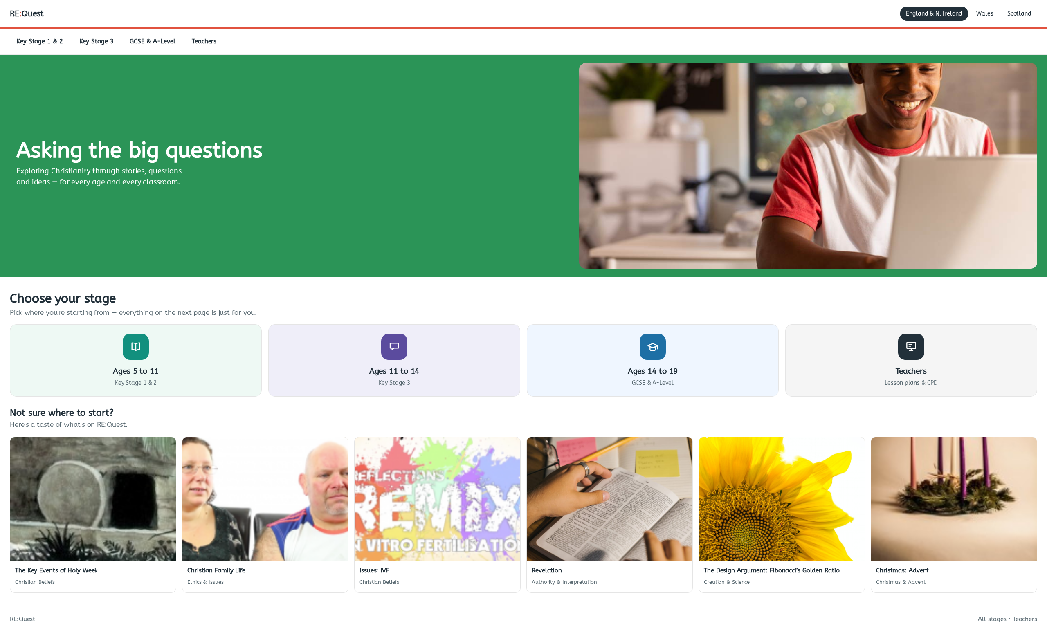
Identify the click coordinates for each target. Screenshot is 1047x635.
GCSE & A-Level (152, 41)
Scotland (1019, 13)
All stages (992, 619)
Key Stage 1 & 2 (39, 41)
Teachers (204, 41)
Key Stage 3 (96, 41)
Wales (984, 13)
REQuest (27, 13)
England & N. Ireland (934, 13)
